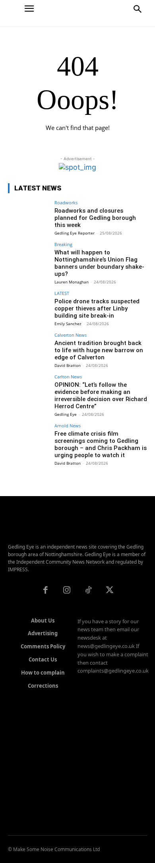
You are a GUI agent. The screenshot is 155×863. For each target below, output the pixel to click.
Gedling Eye (65, 414)
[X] (109, 590)
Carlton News (68, 376)
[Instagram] (66, 590)
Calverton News (70, 335)
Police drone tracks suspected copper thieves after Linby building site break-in (97, 308)
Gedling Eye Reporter (74, 233)
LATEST (61, 293)
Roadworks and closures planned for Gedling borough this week (95, 218)
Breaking (63, 244)
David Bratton (67, 365)
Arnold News (67, 425)
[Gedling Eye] (77, 13)
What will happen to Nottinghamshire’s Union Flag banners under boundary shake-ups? (99, 263)
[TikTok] (88, 590)
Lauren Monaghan (71, 282)
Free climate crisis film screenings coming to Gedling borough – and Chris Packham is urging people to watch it (100, 444)
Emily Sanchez (67, 323)
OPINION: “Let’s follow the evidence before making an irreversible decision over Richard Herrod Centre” (100, 395)
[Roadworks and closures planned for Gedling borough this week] (29, 216)
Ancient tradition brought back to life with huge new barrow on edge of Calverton (98, 350)
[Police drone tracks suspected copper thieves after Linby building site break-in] (29, 306)
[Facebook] (45, 590)
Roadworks (66, 202)
